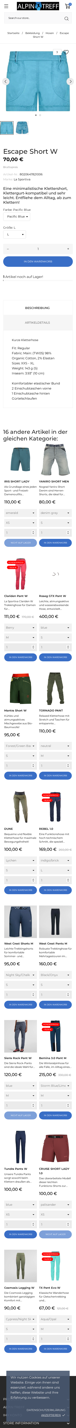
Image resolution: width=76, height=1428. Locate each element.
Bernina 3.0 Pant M (52, 1058)
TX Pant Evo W (49, 1287)
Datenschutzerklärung (46, 1410)
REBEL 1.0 (46, 828)
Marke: (8, 179)
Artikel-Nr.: (11, 174)
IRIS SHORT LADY (17, 481)
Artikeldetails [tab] (37, 322)
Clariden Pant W (16, 596)
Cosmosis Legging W (19, 1287)
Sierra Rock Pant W (18, 1058)
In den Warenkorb (38, 261)
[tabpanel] (38, 81)
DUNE (8, 828)
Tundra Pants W (15, 1168)
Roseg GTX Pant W (52, 596)
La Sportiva (22, 179)
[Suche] (67, 19)
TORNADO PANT (51, 710)
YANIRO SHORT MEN (54, 481)
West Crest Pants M (53, 943)
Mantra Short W (15, 710)
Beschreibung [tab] (37, 308)
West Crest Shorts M (18, 943)
